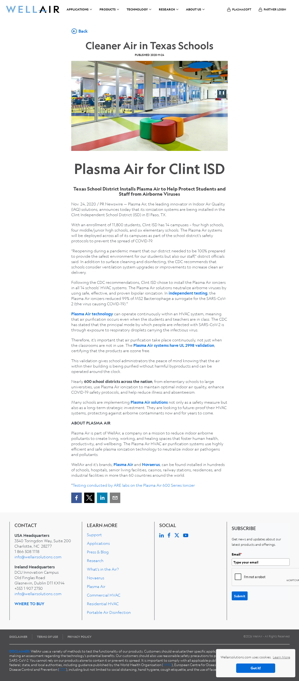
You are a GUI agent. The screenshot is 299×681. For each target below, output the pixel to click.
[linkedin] (102, 498)
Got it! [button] (256, 668)
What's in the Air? (103, 569)
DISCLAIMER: (19, 651)
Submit (239, 596)
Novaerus (151, 464)
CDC (62, 669)
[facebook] (76, 498)
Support (94, 534)
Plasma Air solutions (149, 402)
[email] (115, 498)
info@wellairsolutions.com (37, 556)
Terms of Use (47, 637)
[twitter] (89, 498)
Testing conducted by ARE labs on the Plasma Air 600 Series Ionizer (134, 485)
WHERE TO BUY (29, 603)
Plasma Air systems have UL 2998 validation (173, 345)
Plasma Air (123, 464)
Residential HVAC (103, 603)
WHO (167, 665)
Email (237, 554)
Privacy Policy (80, 637)
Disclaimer (18, 637)
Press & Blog (98, 551)
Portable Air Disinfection (109, 612)
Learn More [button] (281, 657)
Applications (98, 543)
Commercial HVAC (103, 595)
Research (95, 560)
